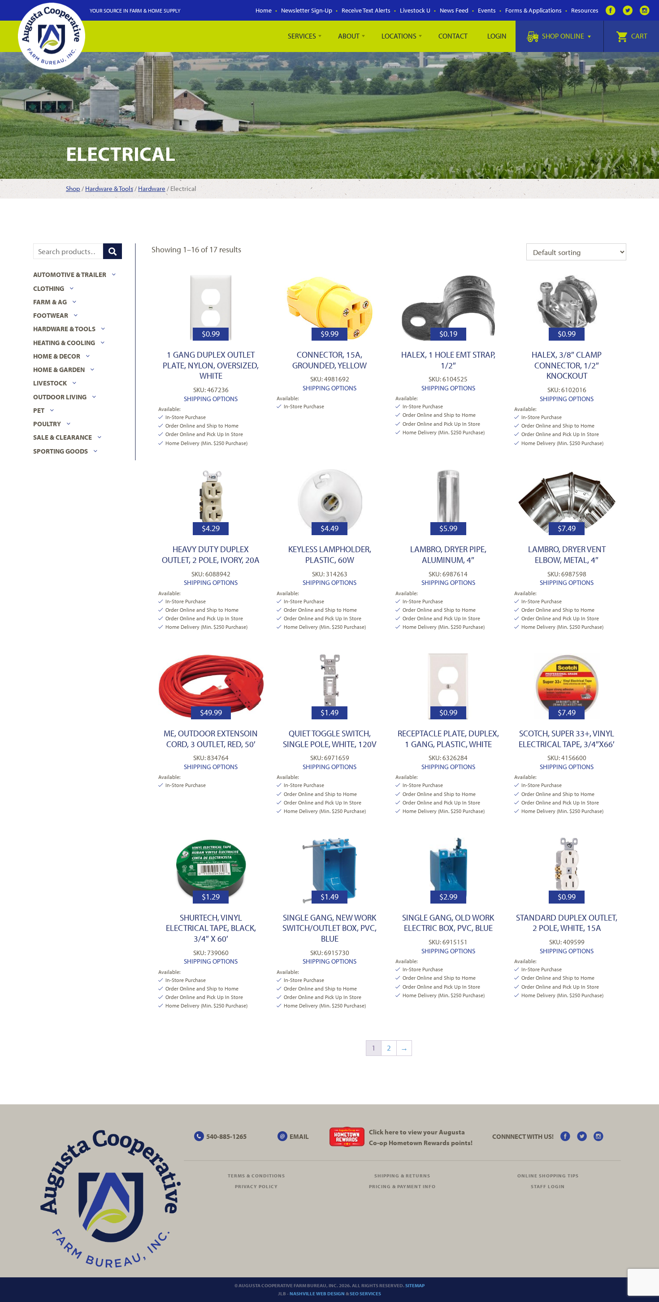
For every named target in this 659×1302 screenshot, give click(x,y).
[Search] (112, 251)
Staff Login (548, 1186)
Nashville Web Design (317, 1293)
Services (302, 35)
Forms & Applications (533, 10)
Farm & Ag (50, 302)
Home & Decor (56, 356)
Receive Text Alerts (366, 10)
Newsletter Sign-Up (306, 10)
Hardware (151, 188)
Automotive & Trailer (69, 274)
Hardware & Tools (109, 188)
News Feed (454, 10)
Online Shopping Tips (548, 1175)
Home (264, 10)
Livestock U (415, 10)
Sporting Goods (60, 451)
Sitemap (415, 1285)
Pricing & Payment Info (402, 1186)
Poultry (47, 424)
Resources (584, 10)
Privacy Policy (256, 1186)
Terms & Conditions (256, 1175)
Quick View (211, 307)
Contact (453, 35)
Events (487, 10)
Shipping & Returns (402, 1175)
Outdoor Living (60, 397)
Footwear (50, 315)
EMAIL (299, 1136)
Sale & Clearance (62, 437)
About (349, 35)
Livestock (50, 383)
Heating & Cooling (64, 342)
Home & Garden (59, 369)
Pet (38, 410)
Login (497, 35)
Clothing (48, 288)
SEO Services (365, 1293)
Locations (399, 35)
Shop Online (563, 35)
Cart (638, 35)
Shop (73, 188)
